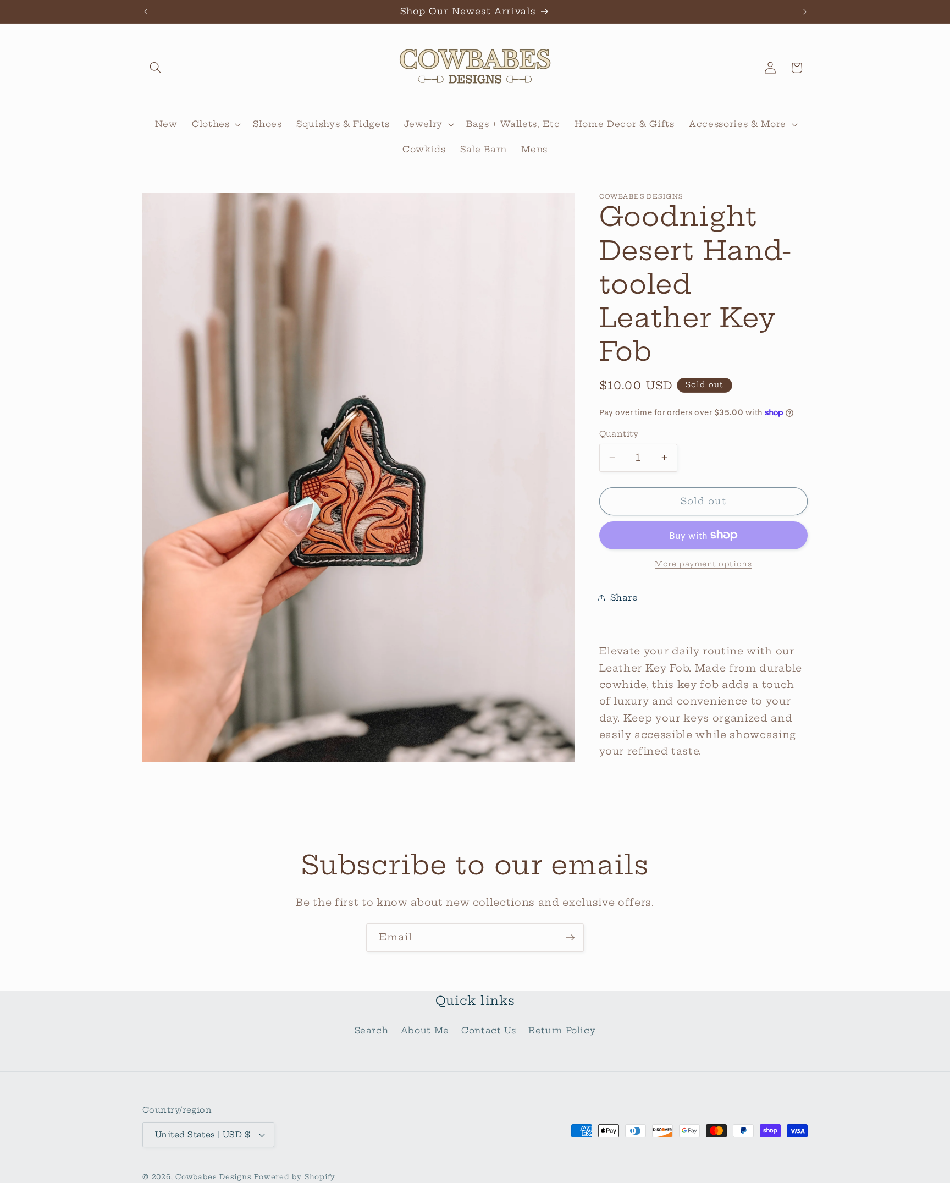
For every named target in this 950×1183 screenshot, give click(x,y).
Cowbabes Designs (214, 1177)
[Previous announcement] (146, 11)
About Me (425, 1030)
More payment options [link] (703, 563)
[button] (155, 67)
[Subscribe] (570, 937)
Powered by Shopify (294, 1177)
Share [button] (624, 597)
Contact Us (488, 1030)
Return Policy (562, 1030)
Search (372, 1030)
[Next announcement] (805, 11)
